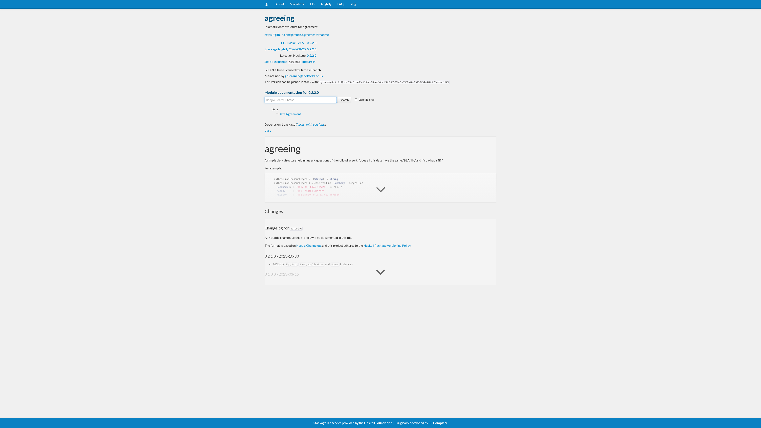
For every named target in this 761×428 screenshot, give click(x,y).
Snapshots (297, 4)
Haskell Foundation (378, 423)
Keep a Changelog (308, 245)
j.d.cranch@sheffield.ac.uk (304, 76)
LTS (312, 4)
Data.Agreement (289, 114)
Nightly (326, 4)
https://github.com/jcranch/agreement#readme (297, 34)
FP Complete (438, 423)
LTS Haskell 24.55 (293, 43)
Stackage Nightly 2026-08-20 (285, 49)
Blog (353, 4)
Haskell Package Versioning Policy (386, 245)
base (268, 130)
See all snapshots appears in (290, 61)
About (279, 4)
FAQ (340, 4)
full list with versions (310, 124)
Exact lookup (367, 99)
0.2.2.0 (311, 43)
